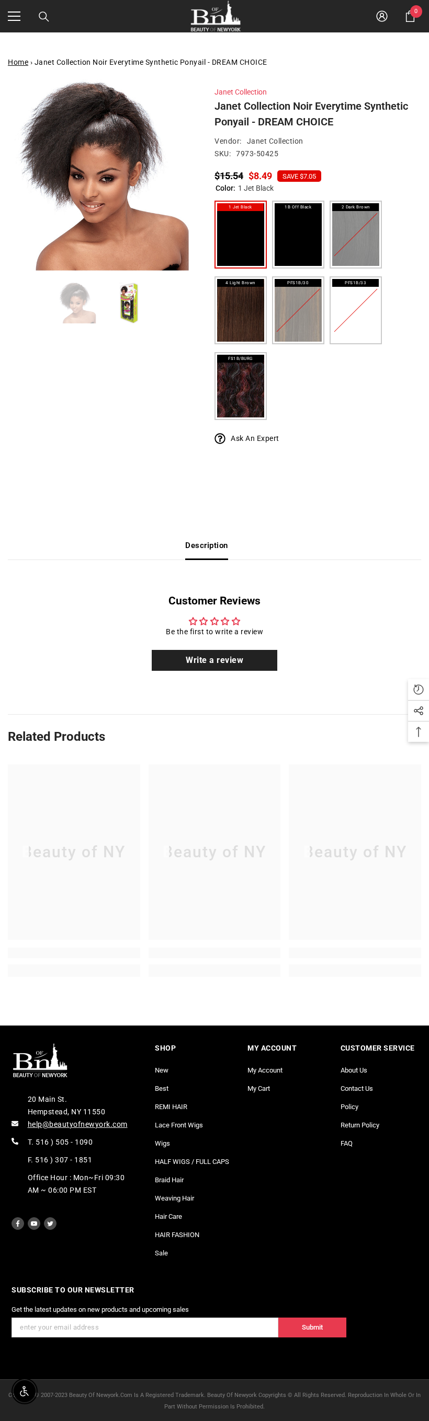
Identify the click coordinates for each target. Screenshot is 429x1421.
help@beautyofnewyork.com (78, 1124)
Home (18, 62)
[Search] (44, 16)
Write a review (214, 660)
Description (206, 545)
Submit (312, 1327)
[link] (74, 953)
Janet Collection (240, 92)
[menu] (14, 16)
